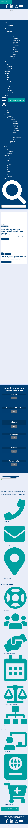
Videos (7, 61)
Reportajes (10, 68)
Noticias (7, 28)
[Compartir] (7, 825)
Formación (6, 155)
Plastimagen (10, 92)
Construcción (16, 40)
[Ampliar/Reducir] (1, 825)
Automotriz (16, 42)
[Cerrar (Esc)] (9, 825)
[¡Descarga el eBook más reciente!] (2, 268)
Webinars (9, 153)
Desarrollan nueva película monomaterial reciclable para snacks (12, 231)
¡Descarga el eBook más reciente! (10, 270)
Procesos (9, 31)
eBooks (6, 144)
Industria (15, 51)
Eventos (7, 73)
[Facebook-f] (7, 6)
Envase (15, 37)
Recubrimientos (17, 53)
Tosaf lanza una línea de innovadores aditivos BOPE (13, 256)
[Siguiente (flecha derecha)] (4, 827)
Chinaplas (9, 93)
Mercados (12, 35)
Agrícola (15, 47)
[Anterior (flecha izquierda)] (1, 827)
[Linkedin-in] (11, 6)
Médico (15, 49)
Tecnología (10, 33)
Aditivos (3, 261)
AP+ (6, 22)
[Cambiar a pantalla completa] (4, 825)
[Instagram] (16, 6)
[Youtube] (21, 6)
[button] (4, 101)
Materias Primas (8, 261)
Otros (14, 54)
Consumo (15, 38)
